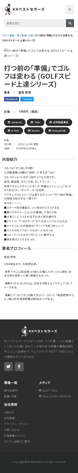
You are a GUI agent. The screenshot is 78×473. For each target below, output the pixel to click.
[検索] (70, 23)
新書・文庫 (27, 35)
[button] (69, 9)
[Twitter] (8, 366)
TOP (4, 35)
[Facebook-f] (19, 366)
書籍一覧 (14, 35)
